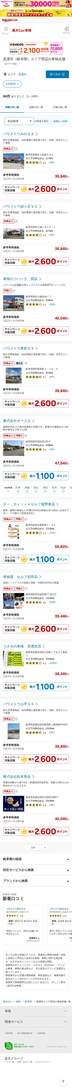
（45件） (52, 304)
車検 (18, 1001)
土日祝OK (11, 84)
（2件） (52, 162)
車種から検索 (60, 121)
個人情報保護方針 (25, 1033)
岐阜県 (28, 1001)
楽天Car (7, 1001)
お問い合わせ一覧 (24, 1062)
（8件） (52, 376)
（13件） (52, 533)
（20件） (52, 602)
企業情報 (8, 1033)
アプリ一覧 (9, 1062)
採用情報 (41, 1033)
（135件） (53, 663)
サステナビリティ (43, 1062)
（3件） (52, 235)
